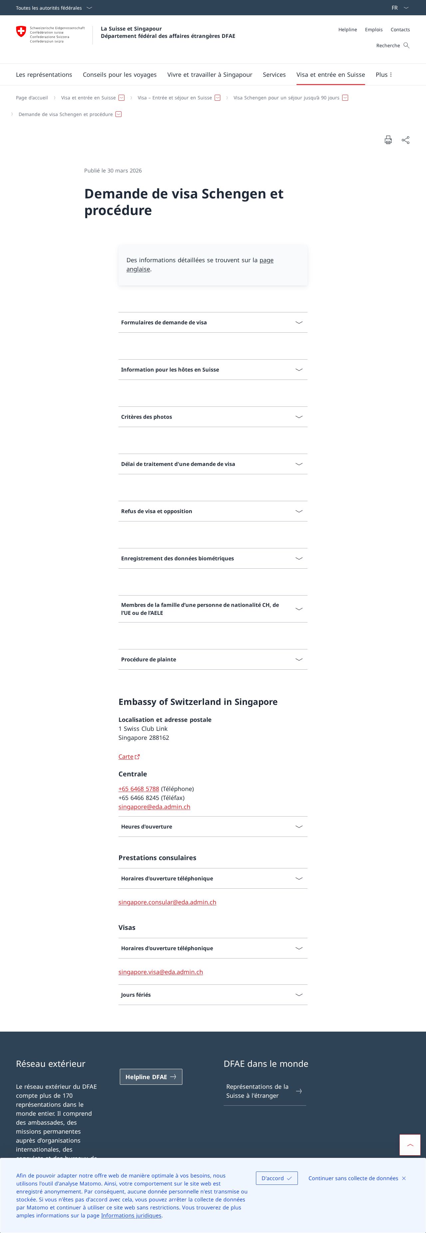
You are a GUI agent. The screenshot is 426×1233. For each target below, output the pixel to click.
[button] (44, 74)
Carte (125, 756)
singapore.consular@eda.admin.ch (167, 902)
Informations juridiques (131, 1215)
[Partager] (405, 140)
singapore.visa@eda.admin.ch (160, 972)
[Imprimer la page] (388, 140)
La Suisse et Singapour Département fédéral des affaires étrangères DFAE (168, 32)
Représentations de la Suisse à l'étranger (257, 1090)
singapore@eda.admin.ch (154, 807)
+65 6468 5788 (138, 789)
